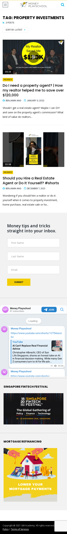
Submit (18, 282)
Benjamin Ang (13, 100)
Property (8, 79)
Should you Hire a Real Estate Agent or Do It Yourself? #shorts (31, 181)
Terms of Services (20, 529)
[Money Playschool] (33, 4)
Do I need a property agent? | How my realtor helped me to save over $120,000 (33, 90)
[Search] (62, 4)
